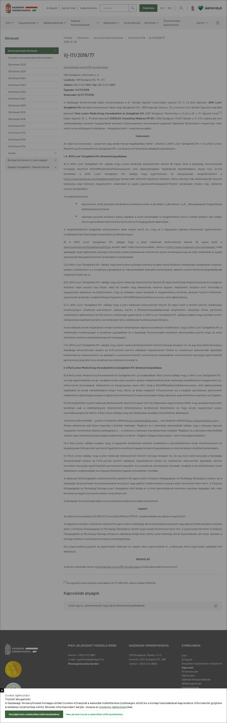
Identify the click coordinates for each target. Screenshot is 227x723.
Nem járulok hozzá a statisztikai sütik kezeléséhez (94, 714)
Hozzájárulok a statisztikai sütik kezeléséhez (34, 714)
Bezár (2, 690)
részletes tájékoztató (113, 707)
